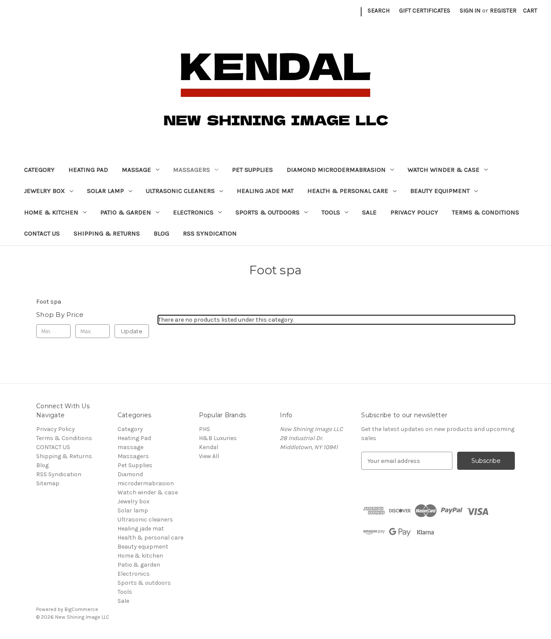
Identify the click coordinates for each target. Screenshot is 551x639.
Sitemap (47, 483)
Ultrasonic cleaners (180, 191)
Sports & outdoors (267, 212)
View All (209, 456)
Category (39, 170)
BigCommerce (81, 609)
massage (136, 170)
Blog (161, 233)
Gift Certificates (424, 10)
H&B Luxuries (218, 438)
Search (379, 10)
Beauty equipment (440, 191)
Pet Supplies (252, 170)
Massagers (191, 170)
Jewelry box (44, 191)
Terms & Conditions (485, 212)
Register (503, 10)
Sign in (470, 10)
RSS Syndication (210, 233)
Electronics (193, 212)
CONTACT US (42, 233)
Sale (369, 212)
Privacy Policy (414, 212)
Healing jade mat (265, 191)
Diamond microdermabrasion (336, 170)
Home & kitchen (51, 212)
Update (131, 331)
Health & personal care (347, 191)
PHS (204, 429)
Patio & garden (125, 212)
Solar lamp (105, 191)
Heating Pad (88, 170)
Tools (331, 212)
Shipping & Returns (107, 233)
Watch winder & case (444, 170)
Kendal (208, 447)
